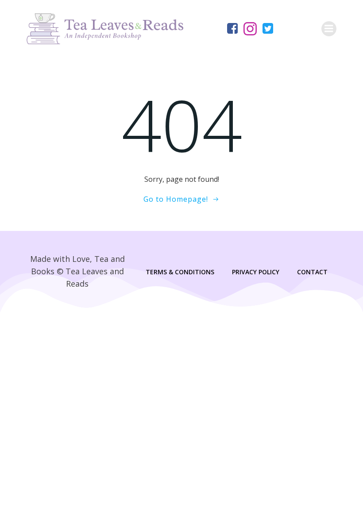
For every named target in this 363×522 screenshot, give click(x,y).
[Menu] (328, 28)
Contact (312, 272)
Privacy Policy (255, 272)
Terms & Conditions (180, 272)
